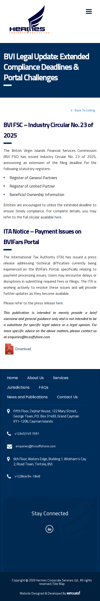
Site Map (59, 583)
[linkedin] (49, 529)
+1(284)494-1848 (27, 476)
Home (12, 378)
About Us (35, 378)
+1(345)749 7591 (26, 433)
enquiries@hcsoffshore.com (36, 446)
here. (58, 217)
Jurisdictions (18, 387)
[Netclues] (73, 592)
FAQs (43, 387)
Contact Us (67, 397)
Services (60, 378)
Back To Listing (85, 110)
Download (23, 349)
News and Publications (27, 397)
